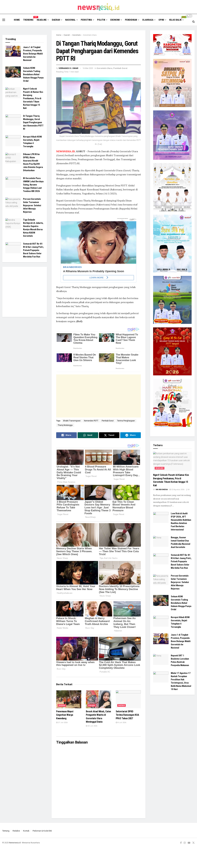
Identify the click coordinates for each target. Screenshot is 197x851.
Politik (101, 19)
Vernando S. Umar (68, 68)
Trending (28, 19)
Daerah (56, 19)
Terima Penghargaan (126, 421)
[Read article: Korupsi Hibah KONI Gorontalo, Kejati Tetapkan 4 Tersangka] (13, 140)
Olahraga (147, 19)
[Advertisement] (98, 396)
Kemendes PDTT (91, 421)
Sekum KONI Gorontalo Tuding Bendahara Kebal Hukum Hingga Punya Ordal (33, 74)
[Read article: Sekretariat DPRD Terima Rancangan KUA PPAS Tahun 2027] (128, 699)
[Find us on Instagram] (185, 843)
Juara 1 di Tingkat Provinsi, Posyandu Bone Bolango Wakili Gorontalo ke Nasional (33, 54)
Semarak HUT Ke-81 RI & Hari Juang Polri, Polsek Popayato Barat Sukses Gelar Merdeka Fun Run (33, 250)
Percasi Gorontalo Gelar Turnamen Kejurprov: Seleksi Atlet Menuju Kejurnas (32, 205)
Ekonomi (115, 19)
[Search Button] (193, 22)
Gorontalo (76, 35)
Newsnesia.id (15, 843)
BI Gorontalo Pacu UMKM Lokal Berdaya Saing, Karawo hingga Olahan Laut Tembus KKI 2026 (33, 185)
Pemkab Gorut (120, 68)
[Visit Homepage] (99, 7)
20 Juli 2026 (92, 726)
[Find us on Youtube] (189, 843)
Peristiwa (86, 19)
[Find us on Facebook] (181, 843)
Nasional (70, 19)
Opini (161, 19)
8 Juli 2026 (121, 723)
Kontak (26, 831)
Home (17, 19)
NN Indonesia (162, 490)
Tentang (5, 831)
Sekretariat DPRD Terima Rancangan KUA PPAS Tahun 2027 (127, 715)
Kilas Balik (176, 19)
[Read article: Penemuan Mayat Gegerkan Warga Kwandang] (68, 699)
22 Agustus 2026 (177, 490)
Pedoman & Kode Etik (42, 831)
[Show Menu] (3, 20)
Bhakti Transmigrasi (71, 421)
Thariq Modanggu (65, 425)
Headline (42, 19)
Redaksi (16, 831)
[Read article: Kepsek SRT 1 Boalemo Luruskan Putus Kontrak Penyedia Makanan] (161, 659)
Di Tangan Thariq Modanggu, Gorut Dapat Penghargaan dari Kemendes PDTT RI (33, 122)
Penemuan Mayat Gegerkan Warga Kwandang (64, 715)
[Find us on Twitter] (193, 843)
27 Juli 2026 (63, 723)
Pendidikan (131, 19)
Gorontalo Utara (89, 35)
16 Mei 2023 (87, 68)
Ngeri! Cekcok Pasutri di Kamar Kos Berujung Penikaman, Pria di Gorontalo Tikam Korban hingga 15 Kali (33, 98)
